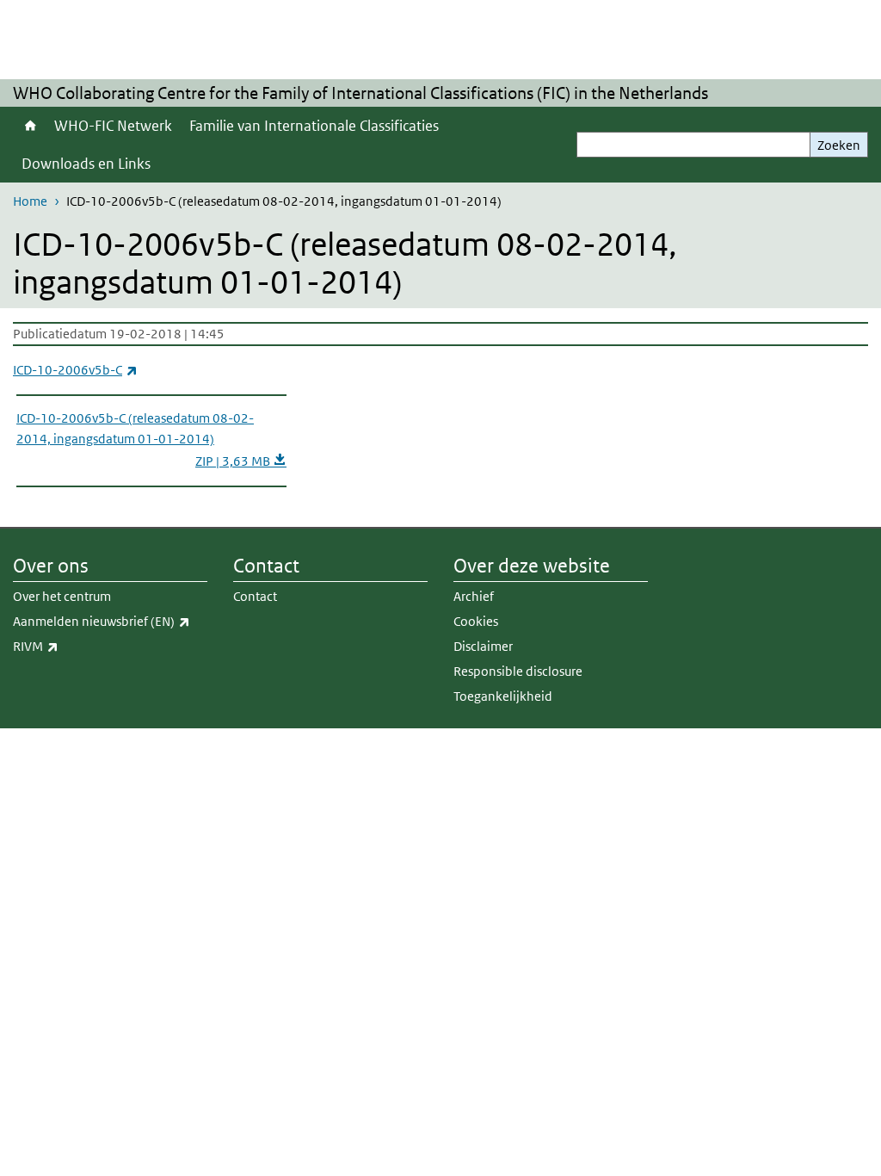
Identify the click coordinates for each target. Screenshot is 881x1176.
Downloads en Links (86, 163)
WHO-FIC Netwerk (113, 125)
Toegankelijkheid (502, 696)
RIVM (73, 645)
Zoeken (838, 145)
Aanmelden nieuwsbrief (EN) (110, 620)
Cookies (475, 621)
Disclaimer (483, 646)
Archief (473, 596)
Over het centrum (62, 596)
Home (29, 126)
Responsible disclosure (517, 671)
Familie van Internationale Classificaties (314, 125)
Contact (255, 596)
